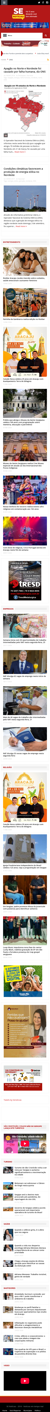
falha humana (25, 78)
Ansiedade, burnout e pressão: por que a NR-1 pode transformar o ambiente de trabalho (30, 1296)
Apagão (10, 78)
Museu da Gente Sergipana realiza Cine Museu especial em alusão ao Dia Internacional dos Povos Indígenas (23, 465)
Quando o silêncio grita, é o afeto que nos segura (29, 1231)
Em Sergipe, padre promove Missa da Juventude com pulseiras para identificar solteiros (24, 907)
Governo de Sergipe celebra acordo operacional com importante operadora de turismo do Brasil (30, 1210)
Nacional (30, 75)
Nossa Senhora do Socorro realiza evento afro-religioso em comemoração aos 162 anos (23, 507)
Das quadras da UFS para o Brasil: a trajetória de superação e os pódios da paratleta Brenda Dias (30, 1351)
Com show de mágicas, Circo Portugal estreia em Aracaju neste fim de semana (24, 548)
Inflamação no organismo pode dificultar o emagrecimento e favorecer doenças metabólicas (28, 1325)
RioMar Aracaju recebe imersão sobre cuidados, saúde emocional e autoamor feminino (24, 279)
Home (4, 1410)
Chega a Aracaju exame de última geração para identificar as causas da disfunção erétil (29, 1263)
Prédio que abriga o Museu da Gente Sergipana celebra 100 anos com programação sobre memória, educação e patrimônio (23, 422)
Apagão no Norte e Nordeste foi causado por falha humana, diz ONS (25, 70)
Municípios (27, 1410)
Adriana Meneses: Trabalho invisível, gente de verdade (31, 1275)
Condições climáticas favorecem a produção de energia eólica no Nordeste (23, 172)
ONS (5, 80)
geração (22, 181)
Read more (19, 152)
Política (38, 1410)
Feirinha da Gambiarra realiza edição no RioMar (24, 319)
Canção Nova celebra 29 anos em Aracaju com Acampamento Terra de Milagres (23, 380)
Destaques (22, 75)
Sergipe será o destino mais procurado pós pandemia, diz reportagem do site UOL (27, 1196)
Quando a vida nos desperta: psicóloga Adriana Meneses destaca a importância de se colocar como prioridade (30, 1249)
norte (40, 78)
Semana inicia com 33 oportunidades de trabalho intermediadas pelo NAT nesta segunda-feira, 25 (24, 641)
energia (17, 78)
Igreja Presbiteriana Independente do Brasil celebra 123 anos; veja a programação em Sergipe (24, 866)
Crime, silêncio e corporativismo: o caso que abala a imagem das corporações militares (30, 1338)
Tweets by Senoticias (13, 1100)
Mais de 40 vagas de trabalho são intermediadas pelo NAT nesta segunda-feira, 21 (24, 718)
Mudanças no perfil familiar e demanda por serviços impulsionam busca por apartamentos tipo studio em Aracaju (31, 1310)
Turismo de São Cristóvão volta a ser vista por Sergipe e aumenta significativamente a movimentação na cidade (31, 1171)
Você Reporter (15, 1410)
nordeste (34, 78)
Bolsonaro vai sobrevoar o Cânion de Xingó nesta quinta (29, 1184)
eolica (16, 181)
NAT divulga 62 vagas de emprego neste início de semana (24, 677)
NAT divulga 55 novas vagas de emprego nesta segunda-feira (23, 754)
